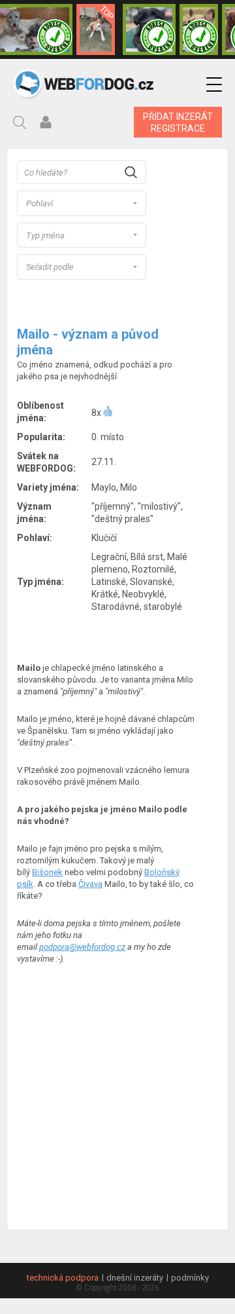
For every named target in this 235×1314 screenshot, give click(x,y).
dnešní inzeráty (134, 1278)
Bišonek (47, 872)
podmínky (190, 1278)
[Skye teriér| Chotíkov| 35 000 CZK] (149, 29)
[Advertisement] (117, 1098)
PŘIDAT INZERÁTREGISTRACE (178, 122)
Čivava (90, 884)
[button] (214, 84)
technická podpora (63, 1278)
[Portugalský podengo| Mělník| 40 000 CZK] (95, 29)
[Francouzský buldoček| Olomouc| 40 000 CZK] (199, 29)
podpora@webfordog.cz (82, 947)
